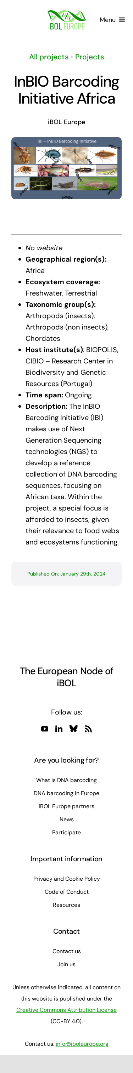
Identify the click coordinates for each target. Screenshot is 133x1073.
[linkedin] (58, 729)
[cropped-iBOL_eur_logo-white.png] (66, 13)
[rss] (88, 729)
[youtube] (44, 729)
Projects (89, 57)
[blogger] (74, 728)
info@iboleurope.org (82, 1044)
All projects (49, 57)
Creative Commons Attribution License (66, 1010)
